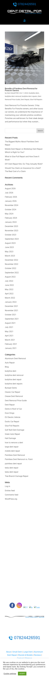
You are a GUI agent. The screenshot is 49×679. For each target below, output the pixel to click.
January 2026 (11, 201)
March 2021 (10, 340)
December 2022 (11, 260)
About (8, 652)
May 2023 (9, 251)
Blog (7, 367)
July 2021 (9, 327)
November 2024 (11, 205)
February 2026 (11, 197)
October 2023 (10, 235)
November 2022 (11, 264)
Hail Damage (10, 438)
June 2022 (9, 285)
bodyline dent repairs (29, 96)
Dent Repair (25, 99)
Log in (7, 486)
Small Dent (17, 652)
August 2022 (10, 277)
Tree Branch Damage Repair (16, 476)
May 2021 (9, 331)
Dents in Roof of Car (13, 409)
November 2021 (11, 310)
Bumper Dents (11, 388)
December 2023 (11, 226)
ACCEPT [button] (22, 673)
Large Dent (27, 652)
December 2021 (11, 306)
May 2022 (9, 289)
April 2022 (9, 294)
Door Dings (9, 413)
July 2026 (9, 193)
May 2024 (9, 214)
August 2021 (10, 323)
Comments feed (11, 495)
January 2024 (11, 222)
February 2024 (11, 218)
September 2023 (12, 239)
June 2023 (9, 247)
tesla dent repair (11, 468)
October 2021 (10, 315)
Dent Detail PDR (13, 93)
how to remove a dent (14, 442)
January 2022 (11, 302)
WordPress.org (11, 499)
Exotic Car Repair (12, 421)
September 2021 (12, 319)
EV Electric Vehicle (12, 417)
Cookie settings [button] (10, 674)
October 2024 (10, 209)
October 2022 (10, 268)
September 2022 (12, 272)
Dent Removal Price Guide (16, 400)
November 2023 (11, 230)
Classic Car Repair (12, 392)
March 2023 (10, 256)
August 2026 (10, 188)
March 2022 (10, 298)
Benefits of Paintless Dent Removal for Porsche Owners (21, 89)
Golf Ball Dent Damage (14, 430)
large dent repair (11, 447)
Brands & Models (25, 655)
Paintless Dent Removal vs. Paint (19, 459)
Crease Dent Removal (14, 396)
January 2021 (11, 348)
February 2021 (11, 344)
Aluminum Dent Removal (15, 358)
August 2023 (10, 243)
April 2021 (9, 336)
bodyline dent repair (13, 379)
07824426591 (27, 4)
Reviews (37, 655)
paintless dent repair (13, 463)
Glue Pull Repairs (36, 99)
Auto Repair (10, 363)
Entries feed (10, 490)
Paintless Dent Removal (15, 455)
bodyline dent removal (13, 96)
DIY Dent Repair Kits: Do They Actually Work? (24, 164)
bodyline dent (34, 93)
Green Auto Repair (12, 434)
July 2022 (9, 281)
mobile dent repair (12, 451)
